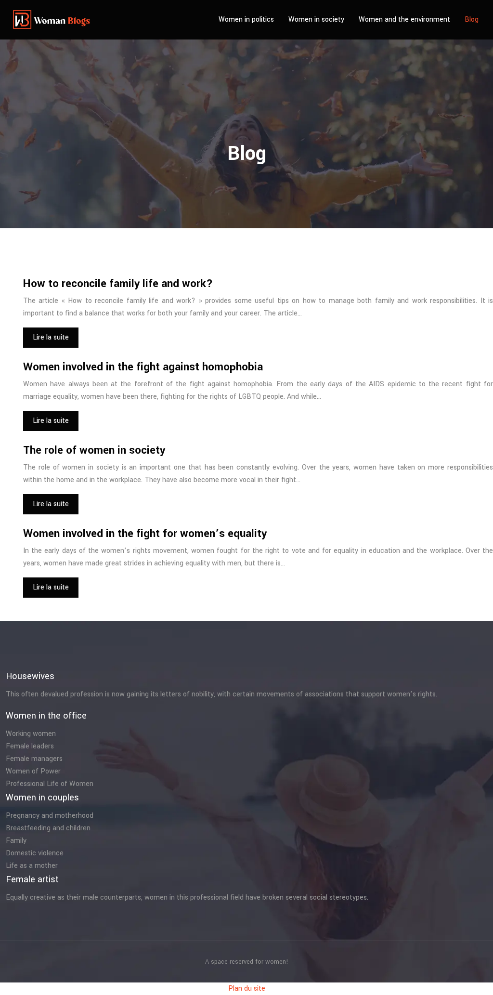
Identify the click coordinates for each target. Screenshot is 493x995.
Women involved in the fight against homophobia (143, 367)
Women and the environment (404, 19)
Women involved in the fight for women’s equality (145, 533)
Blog (472, 19)
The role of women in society (94, 450)
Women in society (316, 19)
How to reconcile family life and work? (118, 283)
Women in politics (246, 19)
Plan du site (246, 988)
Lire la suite (51, 337)
